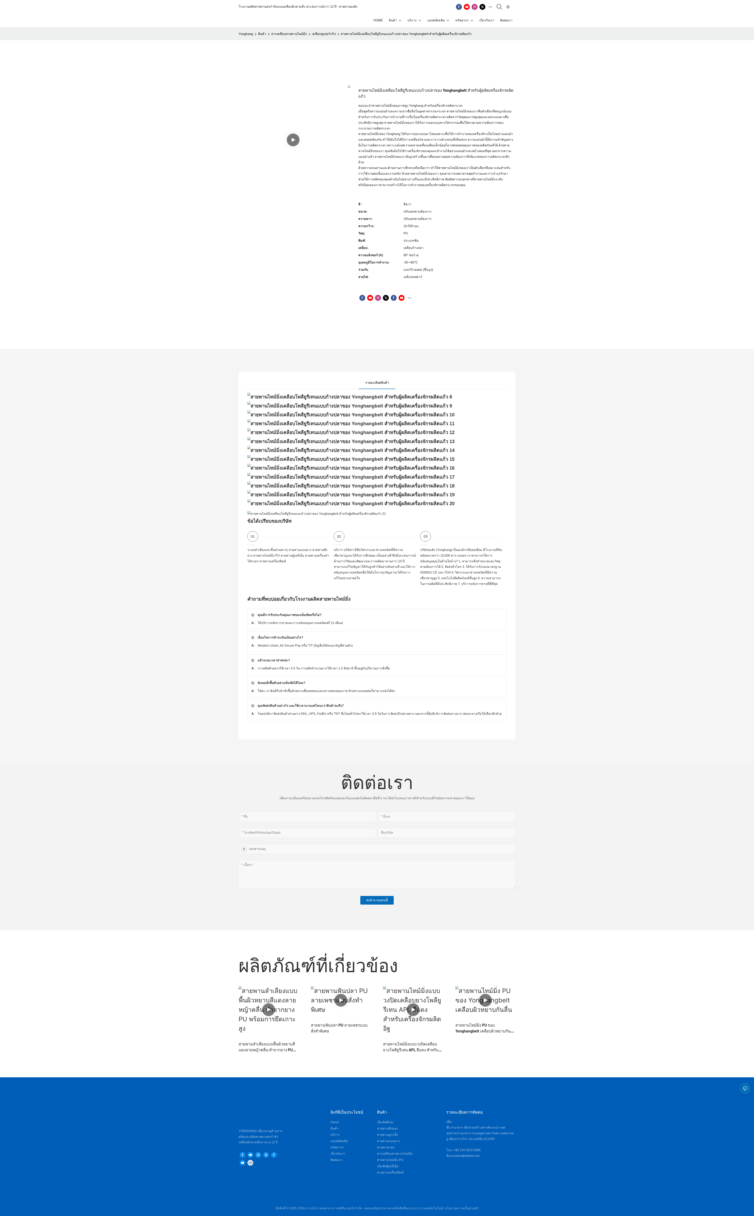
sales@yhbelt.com (467, 1155)
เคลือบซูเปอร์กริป (324, 34)
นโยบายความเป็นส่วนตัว (462, 1208)
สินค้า (262, 34)
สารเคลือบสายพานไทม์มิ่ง (289, 34)
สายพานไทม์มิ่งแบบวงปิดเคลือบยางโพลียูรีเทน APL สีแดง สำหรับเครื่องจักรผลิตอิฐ (410, 1047)
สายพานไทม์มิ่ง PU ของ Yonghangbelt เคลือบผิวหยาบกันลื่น (483, 1028)
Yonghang (246, 34)
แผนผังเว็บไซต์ (433, 1208)
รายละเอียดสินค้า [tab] (377, 382)
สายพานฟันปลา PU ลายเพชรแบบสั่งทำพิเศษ (339, 1028)
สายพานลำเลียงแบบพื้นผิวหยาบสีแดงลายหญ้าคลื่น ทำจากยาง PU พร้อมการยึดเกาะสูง (267, 1047)
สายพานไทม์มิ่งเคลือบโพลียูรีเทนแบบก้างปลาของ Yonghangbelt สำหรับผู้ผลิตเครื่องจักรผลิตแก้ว (406, 34)
